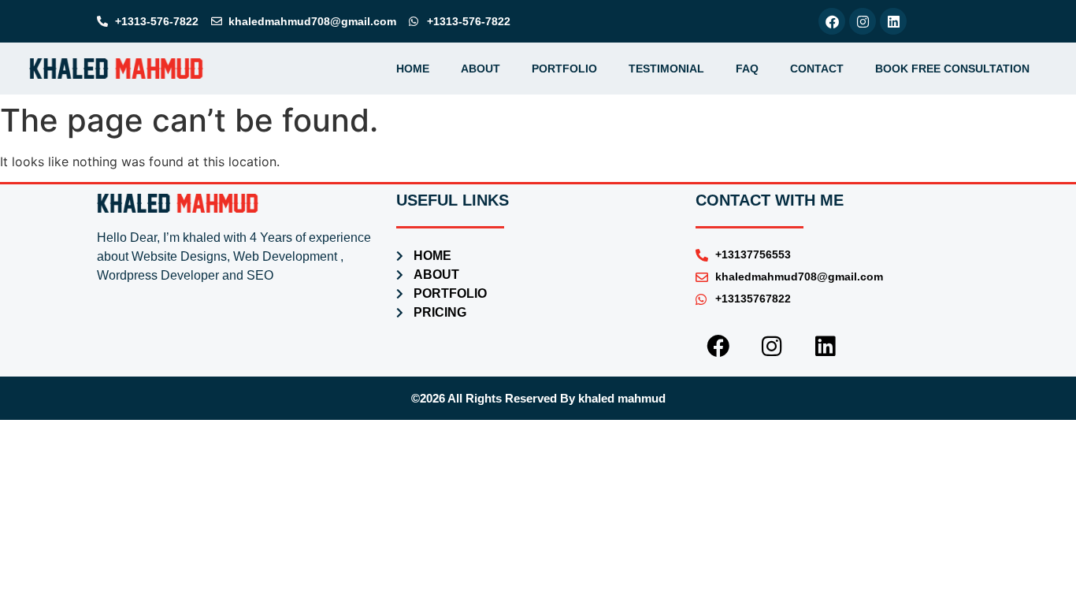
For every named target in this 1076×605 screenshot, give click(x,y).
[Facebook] (831, 21)
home (412, 68)
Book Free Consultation (952, 68)
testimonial (666, 68)
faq (747, 68)
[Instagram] (862, 21)
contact (817, 68)
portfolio (564, 68)
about (480, 68)
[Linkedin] (893, 21)
